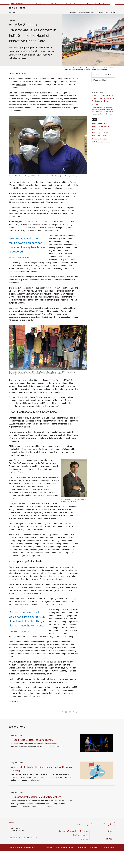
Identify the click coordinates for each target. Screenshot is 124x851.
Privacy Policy (82, 847)
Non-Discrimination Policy (65, 847)
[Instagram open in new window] (101, 824)
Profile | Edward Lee (99, 130)
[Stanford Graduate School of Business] (16, 4)
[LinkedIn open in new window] (112, 824)
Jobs (111, 835)
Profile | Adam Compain (101, 126)
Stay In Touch (32, 838)
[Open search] (112, 3)
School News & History (86, 13)
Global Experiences (50, 534)
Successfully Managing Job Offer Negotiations (37, 796)
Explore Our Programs (102, 74)
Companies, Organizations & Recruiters (73, 831)
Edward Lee (21, 84)
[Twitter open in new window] (89, 824)
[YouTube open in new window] (106, 824)
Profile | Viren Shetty (99, 135)
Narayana (28, 104)
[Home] (11, 822)
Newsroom (84, 839)
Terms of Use (94, 847)
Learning (100, 13)
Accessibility (48, 847)
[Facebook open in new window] (95, 824)
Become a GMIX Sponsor (101, 139)
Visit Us (22, 838)
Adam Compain (69, 584)
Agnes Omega (56, 379)
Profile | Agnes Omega (100, 133)
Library (110, 831)
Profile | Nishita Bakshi (100, 123)
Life (106, 13)
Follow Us (79, 824)
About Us (73, 13)
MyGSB (109, 839)
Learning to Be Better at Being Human (33, 739)
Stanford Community (80, 835)
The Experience (17, 7)
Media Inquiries (99, 80)
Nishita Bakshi (16, 534)
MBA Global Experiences (101, 142)
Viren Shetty (15, 290)
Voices (113, 13)
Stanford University (108, 847)
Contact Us (13, 838)
